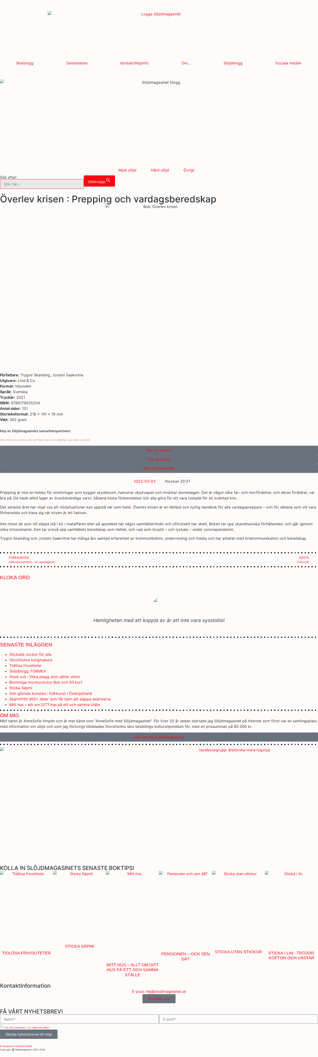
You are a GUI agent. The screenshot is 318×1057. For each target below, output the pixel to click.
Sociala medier (288, 63)
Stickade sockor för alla (30, 654)
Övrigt (188, 170)
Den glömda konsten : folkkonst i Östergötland (50, 693)
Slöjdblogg (233, 63)
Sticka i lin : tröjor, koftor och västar (291, 955)
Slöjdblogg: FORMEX (27, 671)
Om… (186, 63)
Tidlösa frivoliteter (25, 665)
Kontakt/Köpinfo (134, 63)
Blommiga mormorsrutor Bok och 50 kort (45, 682)
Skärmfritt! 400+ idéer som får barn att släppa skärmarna (60, 699)
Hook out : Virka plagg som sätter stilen (44, 676)
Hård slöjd (160, 170)
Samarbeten (77, 63)
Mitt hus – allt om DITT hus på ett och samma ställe (54, 704)
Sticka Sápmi (20, 688)
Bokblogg (25, 63)
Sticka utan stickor (238, 952)
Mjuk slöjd (127, 170)
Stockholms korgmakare (30, 660)
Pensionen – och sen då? (185, 956)
